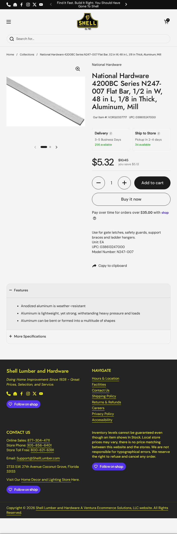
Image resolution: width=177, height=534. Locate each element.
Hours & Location (105, 378)
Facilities (99, 384)
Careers (98, 408)
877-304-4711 (38, 440)
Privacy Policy (103, 413)
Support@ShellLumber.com (38, 458)
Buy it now (131, 199)
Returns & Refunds (106, 402)
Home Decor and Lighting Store (46, 479)
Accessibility (102, 420)
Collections (27, 54)
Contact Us (100, 390)
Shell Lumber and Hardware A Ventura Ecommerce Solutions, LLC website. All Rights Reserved (87, 510)
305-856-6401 (39, 445)
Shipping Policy (104, 396)
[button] (166, 21)
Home (10, 54)
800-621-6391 (42, 450)
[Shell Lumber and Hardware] (87, 22)
